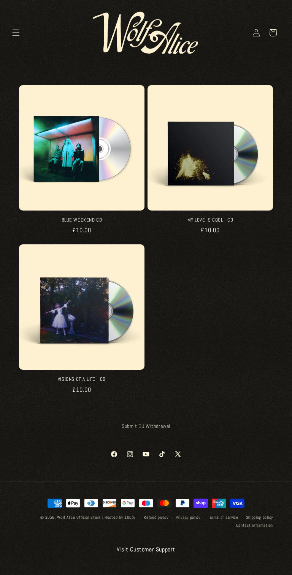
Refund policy (156, 517)
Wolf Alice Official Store (79, 517)
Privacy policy (188, 517)
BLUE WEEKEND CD (82, 220)
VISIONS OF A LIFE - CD (82, 379)
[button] (16, 32)
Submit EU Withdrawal (146, 426)
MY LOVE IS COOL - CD (210, 220)
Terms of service (223, 517)
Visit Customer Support (146, 549)
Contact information (254, 525)
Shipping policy (259, 517)
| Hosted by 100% (118, 517)
